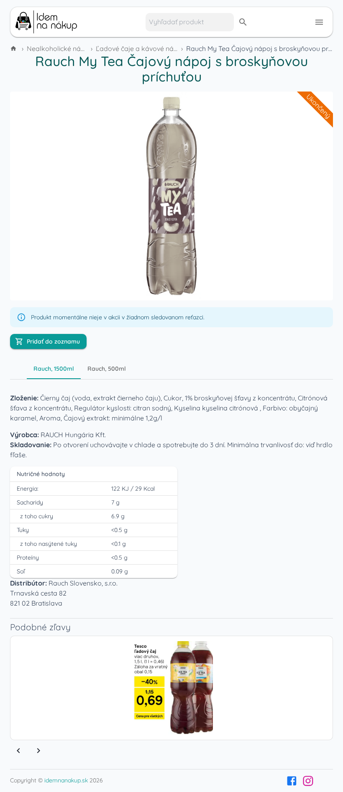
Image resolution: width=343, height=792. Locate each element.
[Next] (38, 750)
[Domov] (14, 48)
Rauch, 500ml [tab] (106, 368)
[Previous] (18, 750)
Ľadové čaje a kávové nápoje (141, 48)
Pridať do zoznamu (53, 341)
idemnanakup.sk (66, 780)
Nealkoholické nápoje (61, 48)
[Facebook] (292, 781)
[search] (243, 22)
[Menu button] (319, 22)
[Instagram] (308, 781)
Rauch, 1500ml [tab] (53, 368)
